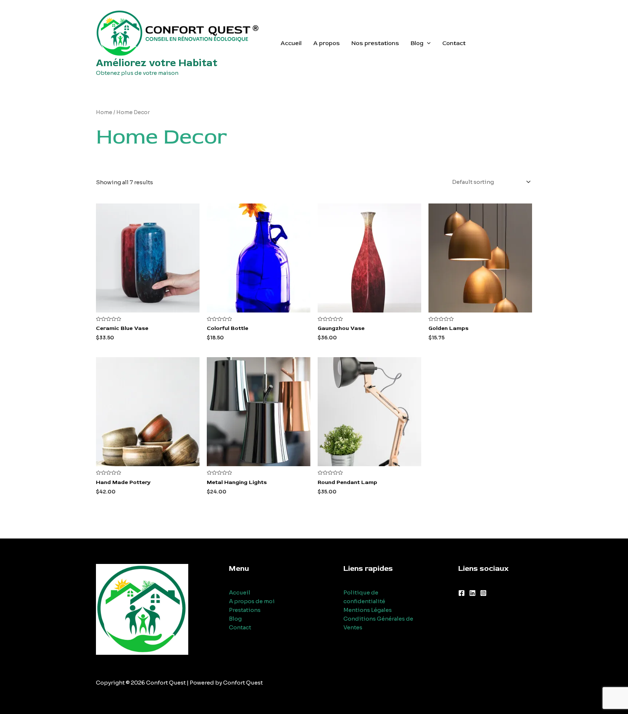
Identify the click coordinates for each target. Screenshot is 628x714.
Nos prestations (375, 43)
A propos (326, 43)
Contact (454, 43)
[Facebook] (461, 593)
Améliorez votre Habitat (156, 63)
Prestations (245, 609)
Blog (417, 43)
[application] (427, 43)
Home (104, 112)
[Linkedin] (472, 593)
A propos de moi (252, 601)
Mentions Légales (367, 609)
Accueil (291, 43)
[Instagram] (483, 593)
